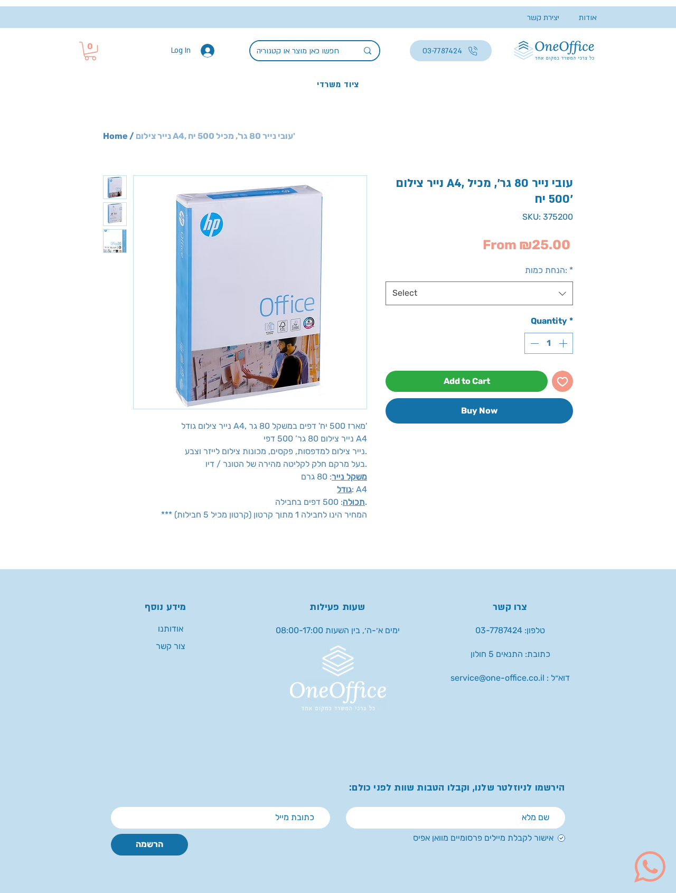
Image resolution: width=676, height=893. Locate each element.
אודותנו (170, 629)
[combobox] (479, 293)
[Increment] (564, 343)
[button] (90, 51)
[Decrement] (533, 343)
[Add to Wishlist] (562, 381)
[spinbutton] (549, 343)
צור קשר (170, 646)
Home (115, 136)
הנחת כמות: (549, 270)
